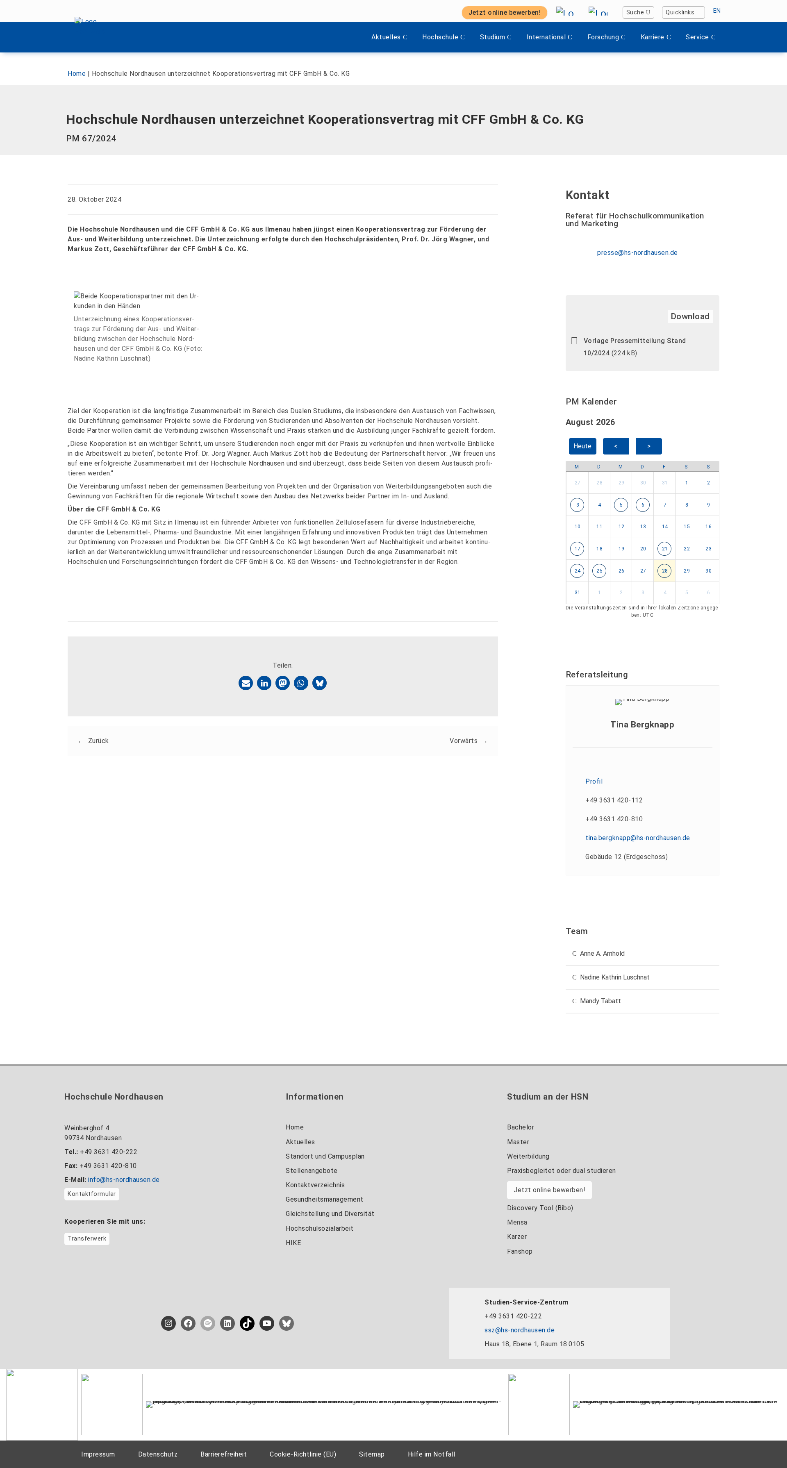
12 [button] (622, 526)
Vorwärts (464, 741)
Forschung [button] (603, 37)
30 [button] (643, 483)
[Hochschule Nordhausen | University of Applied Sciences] (97, 37)
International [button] (546, 37)
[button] (246, 683)
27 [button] (578, 483)
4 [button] (599, 505)
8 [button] (687, 505)
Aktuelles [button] (386, 37)
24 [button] (578, 571)
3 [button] (578, 505)
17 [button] (578, 549)
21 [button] (665, 549)
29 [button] (622, 483)
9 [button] (708, 505)
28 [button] (599, 483)
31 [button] (665, 483)
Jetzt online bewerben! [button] (505, 12)
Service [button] (697, 37)
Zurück (98, 741)
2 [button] (708, 483)
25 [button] (599, 571)
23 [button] (708, 549)
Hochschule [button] (440, 37)
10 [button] (578, 526)
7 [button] (665, 505)
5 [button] (621, 505)
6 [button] (643, 505)
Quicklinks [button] (680, 12)
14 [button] (665, 526)
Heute (582, 446)
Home (77, 73)
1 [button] (687, 483)
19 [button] (622, 549)
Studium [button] (492, 37)
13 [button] (643, 526)
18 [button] (599, 549)
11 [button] (599, 526)
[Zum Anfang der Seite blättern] (764, 1443)
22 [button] (687, 549)
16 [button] (708, 526)
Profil (594, 781)
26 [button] (622, 571)
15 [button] (687, 526)
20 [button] (643, 549)
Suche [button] (635, 12)
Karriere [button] (652, 37)
